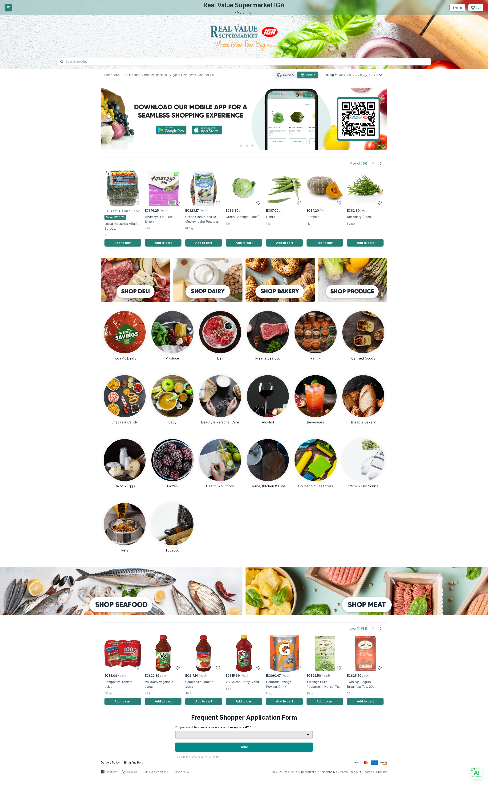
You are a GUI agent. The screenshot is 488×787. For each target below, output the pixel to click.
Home (108, 75)
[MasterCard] (365, 762)
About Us (120, 75)
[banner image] (244, 34)
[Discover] (383, 762)
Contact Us (206, 75)
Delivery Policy (110, 762)
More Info (244, 12)
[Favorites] (137, 203)
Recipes (161, 75)
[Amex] (374, 762)
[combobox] (244, 735)
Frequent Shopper (141, 75)
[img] (107, 173)
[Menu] (8, 7)
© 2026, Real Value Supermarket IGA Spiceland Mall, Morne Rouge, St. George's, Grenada (330, 771)
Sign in (457, 7)
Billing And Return (134, 762)
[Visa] (356, 762)
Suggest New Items (182, 75)
